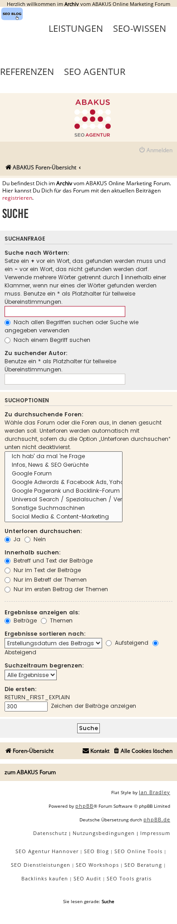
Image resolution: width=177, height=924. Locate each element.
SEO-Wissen (139, 28)
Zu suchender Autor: (36, 353)
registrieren (17, 198)
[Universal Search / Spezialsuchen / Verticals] (63, 499)
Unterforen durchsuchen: (43, 531)
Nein (39, 539)
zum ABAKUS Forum (30, 772)
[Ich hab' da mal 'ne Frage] (63, 456)
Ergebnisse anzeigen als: (42, 612)
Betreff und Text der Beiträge (52, 560)
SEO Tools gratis (129, 878)
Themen (60, 620)
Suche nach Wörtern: (37, 253)
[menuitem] (155, 150)
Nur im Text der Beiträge (46, 570)
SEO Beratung (143, 864)
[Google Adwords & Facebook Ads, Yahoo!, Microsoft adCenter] (63, 482)
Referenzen (27, 71)
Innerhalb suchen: (33, 552)
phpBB (84, 805)
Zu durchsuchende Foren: (44, 414)
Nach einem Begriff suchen (51, 340)
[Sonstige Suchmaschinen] (63, 508)
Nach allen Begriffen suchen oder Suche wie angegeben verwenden (71, 326)
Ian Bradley (154, 792)
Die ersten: (21, 689)
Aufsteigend (130, 643)
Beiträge (24, 620)
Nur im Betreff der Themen (49, 579)
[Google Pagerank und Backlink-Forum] (63, 491)
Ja (16, 539)
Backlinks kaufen (44, 878)
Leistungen (76, 28)
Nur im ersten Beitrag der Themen (60, 589)
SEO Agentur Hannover (47, 851)
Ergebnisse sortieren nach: (45, 633)
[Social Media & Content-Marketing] (63, 517)
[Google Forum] (63, 473)
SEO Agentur (94, 71)
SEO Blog (96, 851)
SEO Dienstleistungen (40, 864)
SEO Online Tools (138, 851)
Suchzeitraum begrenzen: (44, 665)
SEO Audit (87, 878)
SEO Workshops (97, 864)
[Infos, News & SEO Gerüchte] (63, 465)
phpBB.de (156, 819)
